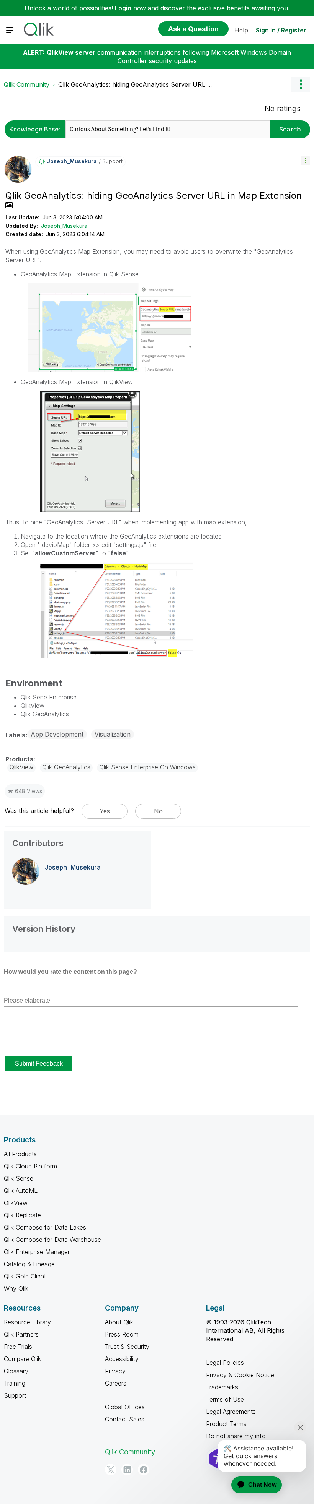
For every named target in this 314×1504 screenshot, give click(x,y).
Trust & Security (127, 1346)
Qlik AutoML (21, 1190)
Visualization (113, 734)
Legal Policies (225, 1362)
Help (241, 30)
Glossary (16, 1371)
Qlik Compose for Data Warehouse (52, 1239)
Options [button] (300, 84)
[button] (305, 160)
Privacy (115, 1371)
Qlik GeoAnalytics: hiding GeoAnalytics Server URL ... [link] (135, 84)
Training (14, 1383)
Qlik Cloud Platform (30, 1166)
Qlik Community (26, 84)
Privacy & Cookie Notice (240, 1375)
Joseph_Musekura (64, 225)
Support (15, 1395)
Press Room (122, 1334)
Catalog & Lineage (29, 1264)
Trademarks (222, 1387)
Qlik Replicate (22, 1215)
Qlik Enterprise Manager (37, 1252)
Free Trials (18, 1346)
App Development (57, 734)
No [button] (158, 811)
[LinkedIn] (127, 1469)
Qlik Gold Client (25, 1276)
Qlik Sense (18, 1178)
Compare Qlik (22, 1359)
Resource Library (27, 1322)
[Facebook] (143, 1469)
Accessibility (122, 1359)
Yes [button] (105, 811)
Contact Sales (124, 1419)
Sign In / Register (281, 30)
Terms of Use (225, 1399)
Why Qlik (16, 1288)
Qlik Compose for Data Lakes (45, 1227)
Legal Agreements (231, 1411)
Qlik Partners (21, 1334)
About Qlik (119, 1322)
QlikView (16, 1203)
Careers (115, 1383)
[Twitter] (110, 1469)
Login (123, 8)
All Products (20, 1154)
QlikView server (71, 52)
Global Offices (125, 1407)
